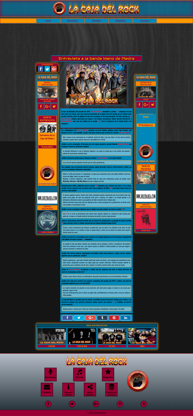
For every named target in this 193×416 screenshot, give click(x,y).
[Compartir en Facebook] (67, 317)
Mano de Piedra (96, 111)
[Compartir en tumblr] (102, 317)
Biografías (121, 21)
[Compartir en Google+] (91, 317)
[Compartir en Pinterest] (114, 317)
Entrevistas (72, 21)
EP (118, 111)
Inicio (48, 21)
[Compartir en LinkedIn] (126, 317)
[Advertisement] (96, 39)
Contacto (144, 21)
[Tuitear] (79, 317)
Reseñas (96, 21)
